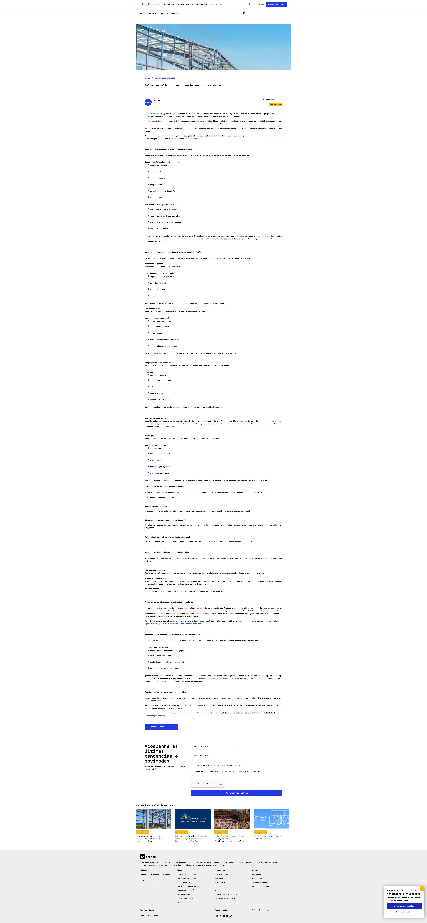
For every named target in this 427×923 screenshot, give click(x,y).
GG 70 (180, 902)
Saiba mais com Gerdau (170, 13)
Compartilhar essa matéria (156, 728)
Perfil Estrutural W (185, 898)
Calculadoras (186, 4)
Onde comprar (258, 878)
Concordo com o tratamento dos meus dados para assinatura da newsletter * (228, 771)
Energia (218, 886)
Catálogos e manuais (186, 878)
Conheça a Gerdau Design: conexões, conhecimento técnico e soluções (191, 838)
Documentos (200, 4)
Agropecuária (221, 878)
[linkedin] (227, 915)
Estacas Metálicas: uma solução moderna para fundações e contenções (229, 838)
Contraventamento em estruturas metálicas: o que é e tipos (151, 838)
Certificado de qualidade (188, 886)
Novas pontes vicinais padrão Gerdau (268, 837)
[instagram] (220, 915)
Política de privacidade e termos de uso (155, 875)
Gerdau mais (153, 915)
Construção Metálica (165, 78)
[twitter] (231, 915)
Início (147, 78)
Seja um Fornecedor (261, 886)
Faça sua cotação (278, 4)
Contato (212, 4)
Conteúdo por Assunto (148, 13)
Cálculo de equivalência (187, 890)
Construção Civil (222, 874)
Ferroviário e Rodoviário (225, 898)
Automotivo (220, 882)
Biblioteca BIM (183, 882)
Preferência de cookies (150, 881)
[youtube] (223, 915)
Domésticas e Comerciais (226, 894)
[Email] (154, 103)
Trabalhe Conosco (260, 882)
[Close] (422, 888)
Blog (220, 4)
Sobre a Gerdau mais (186, 874)
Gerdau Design (183, 894)
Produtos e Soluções (169, 4)
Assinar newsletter (404, 906)
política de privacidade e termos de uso (223, 765)
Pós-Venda (256, 874)
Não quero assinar (404, 912)
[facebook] (216, 915)
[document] (404, 902)
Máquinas (219, 890)
